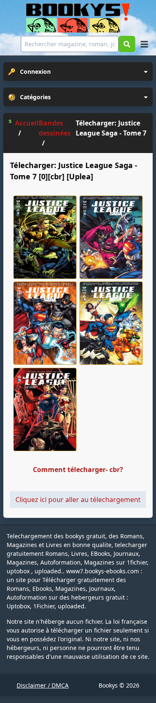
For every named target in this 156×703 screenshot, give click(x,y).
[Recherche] (127, 44)
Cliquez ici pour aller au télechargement (78, 499)
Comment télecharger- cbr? (78, 469)
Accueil (27, 123)
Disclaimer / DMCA (43, 685)
